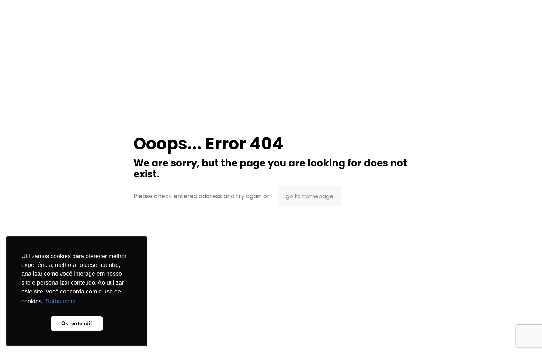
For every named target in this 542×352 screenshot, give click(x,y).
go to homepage (309, 196)
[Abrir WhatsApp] (524, 333)
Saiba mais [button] (60, 301)
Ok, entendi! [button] (76, 323)
